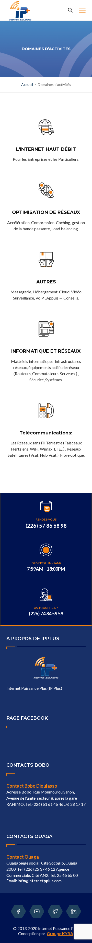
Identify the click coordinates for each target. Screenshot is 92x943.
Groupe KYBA (60, 933)
